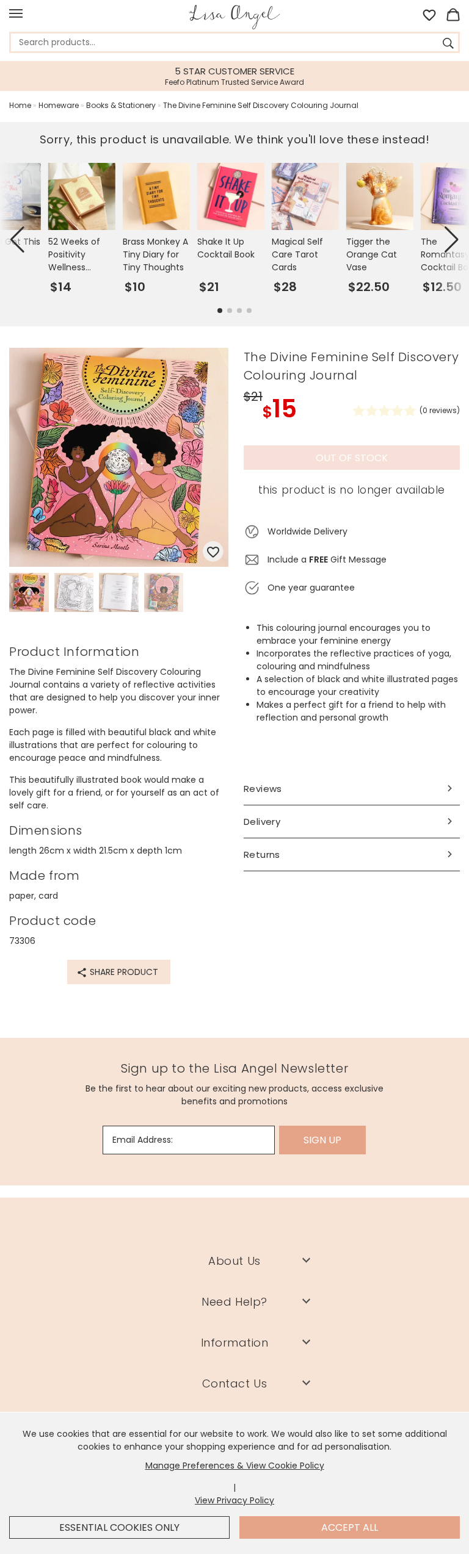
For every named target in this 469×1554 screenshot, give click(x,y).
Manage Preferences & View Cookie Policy (234, 1465)
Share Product (122, 972)
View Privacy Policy (234, 1500)
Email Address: (142, 1140)
